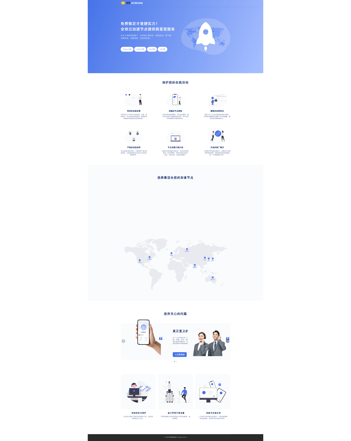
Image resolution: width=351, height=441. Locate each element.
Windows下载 (127, 49)
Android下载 (140, 49)
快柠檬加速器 (172, 437)
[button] (227, 341)
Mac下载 (152, 49)
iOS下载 (162, 49)
